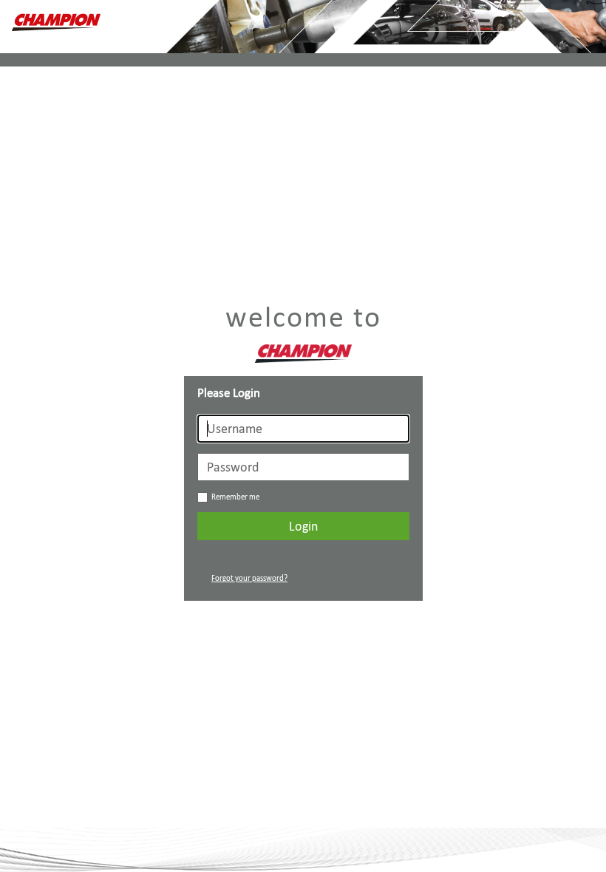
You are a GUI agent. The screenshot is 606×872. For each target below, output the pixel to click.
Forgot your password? (249, 578)
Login (303, 526)
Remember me (235, 497)
